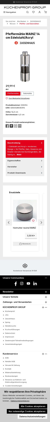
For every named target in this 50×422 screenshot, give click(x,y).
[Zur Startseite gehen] (25, 7)
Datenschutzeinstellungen (32, 416)
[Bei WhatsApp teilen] (15, 126)
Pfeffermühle (13, 93)
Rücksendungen (11, 376)
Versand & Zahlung (12, 365)
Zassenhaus (10, 319)
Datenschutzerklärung (20, 401)
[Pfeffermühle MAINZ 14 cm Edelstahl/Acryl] (25, 66)
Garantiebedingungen (13, 344)
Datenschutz (10, 333)
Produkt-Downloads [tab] (17, 173)
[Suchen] (27, 12)
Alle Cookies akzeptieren (33, 406)
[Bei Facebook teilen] (7, 126)
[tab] (25, 149)
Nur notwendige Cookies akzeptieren (27, 411)
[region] (25, 66)
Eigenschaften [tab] (14, 161)
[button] (9, 222)
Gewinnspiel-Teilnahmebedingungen (19, 341)
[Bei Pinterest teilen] (11, 126)
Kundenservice (10, 354)
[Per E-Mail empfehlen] (20, 126)
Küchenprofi (10, 311)
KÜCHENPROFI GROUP (14, 307)
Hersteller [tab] (12, 167)
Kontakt (8, 369)
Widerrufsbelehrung (12, 372)
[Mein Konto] (40, 12)
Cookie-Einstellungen (13, 386)
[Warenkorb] (45, 12)
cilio (6, 315)
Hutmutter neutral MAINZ (24, 228)
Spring (7, 322)
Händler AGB (10, 361)
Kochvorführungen (12, 330)
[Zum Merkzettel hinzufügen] (33, 221)
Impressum (9, 337)
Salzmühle (27, 93)
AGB (7, 358)
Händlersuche (10, 326)
